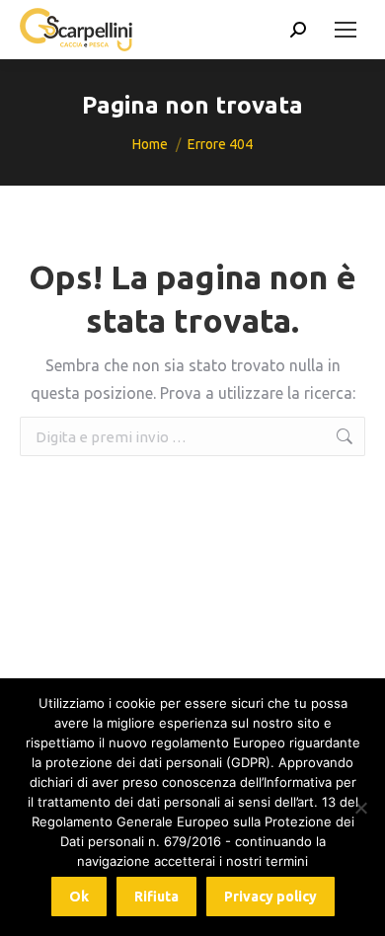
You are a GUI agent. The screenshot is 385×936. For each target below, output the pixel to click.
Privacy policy (270, 896)
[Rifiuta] (360, 808)
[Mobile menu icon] (345, 29)
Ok (79, 896)
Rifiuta (156, 896)
